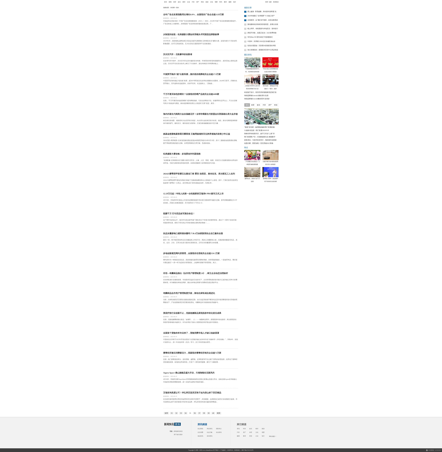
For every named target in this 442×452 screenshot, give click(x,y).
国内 (177, 7)
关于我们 (216, 450)
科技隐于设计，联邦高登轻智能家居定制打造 (260, 92)
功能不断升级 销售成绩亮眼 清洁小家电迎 (270, 163)
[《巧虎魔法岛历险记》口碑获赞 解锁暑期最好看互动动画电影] (252, 155)
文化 (211, 2)
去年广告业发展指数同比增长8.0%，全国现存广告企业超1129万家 (193, 14)
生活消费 (200, 432)
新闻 (170, 2)
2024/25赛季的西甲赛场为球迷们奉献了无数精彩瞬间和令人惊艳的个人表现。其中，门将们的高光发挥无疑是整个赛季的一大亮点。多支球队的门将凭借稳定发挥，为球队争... (200, 181)
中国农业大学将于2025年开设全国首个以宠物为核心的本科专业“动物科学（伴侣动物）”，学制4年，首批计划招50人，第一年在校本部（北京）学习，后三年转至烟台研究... (200, 341)
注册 (270, 2)
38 (204, 413)
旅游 (207, 2)
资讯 (238, 428)
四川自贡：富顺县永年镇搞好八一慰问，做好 (270, 87)
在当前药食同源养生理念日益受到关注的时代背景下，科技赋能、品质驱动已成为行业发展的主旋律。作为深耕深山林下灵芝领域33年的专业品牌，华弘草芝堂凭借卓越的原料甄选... (200, 400)
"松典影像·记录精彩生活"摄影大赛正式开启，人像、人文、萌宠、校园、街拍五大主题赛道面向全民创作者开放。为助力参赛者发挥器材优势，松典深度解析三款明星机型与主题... (200, 161)
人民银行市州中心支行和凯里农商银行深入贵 (252, 87)
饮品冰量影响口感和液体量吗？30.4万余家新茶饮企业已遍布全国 (193, 233)
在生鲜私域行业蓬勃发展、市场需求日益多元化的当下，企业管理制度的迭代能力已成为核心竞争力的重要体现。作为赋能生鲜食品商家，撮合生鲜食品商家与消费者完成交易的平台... (200, 281)
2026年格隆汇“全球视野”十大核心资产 (261, 16)
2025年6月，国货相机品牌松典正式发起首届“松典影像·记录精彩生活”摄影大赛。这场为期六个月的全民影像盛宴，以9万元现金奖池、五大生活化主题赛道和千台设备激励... (200, 42)
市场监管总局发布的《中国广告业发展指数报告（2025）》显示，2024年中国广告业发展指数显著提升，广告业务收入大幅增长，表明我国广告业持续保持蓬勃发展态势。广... (200, 22)
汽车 (193, 2)
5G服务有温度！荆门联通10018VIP (256, 130)
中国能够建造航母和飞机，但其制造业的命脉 (252, 70)
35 (190, 413)
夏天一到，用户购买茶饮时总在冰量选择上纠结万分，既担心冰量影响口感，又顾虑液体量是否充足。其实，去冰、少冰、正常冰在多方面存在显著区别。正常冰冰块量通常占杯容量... (200, 241)
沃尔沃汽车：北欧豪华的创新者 (177, 54)
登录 (266, 2)
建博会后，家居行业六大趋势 (252, 180)
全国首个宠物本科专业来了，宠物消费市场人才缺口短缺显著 (191, 333)
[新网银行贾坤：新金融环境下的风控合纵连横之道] (270, 172)
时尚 (220, 2)
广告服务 (223, 450)
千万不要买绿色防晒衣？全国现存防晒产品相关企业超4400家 (191, 94)
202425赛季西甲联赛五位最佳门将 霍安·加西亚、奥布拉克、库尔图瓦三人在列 (199, 174)
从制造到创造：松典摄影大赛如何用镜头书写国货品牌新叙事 (191, 34)
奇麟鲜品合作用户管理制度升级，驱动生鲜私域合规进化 (189, 293)
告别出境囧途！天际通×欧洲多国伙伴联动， (261, 45)
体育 (174, 2)
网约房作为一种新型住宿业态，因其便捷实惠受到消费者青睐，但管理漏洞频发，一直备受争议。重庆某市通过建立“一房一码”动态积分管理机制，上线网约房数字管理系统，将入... (200, 261)
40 (213, 413)
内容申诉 (230, 450)
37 (199, 413)
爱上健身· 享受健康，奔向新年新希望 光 (261, 11)
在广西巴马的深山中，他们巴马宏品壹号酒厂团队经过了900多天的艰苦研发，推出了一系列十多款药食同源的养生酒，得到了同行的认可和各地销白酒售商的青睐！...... (200, 221)
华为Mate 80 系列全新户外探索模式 (260, 37)
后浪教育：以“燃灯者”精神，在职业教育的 (262, 20)
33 (181, 413)
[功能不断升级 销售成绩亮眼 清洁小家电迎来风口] (270, 155)
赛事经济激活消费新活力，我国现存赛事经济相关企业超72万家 (192, 353)
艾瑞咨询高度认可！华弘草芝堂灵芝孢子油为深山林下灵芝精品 (192, 392)
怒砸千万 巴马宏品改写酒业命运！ (179, 213)
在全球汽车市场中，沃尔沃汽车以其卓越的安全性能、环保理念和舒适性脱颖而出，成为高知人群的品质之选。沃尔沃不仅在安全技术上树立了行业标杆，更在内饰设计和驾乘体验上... (200, 62)
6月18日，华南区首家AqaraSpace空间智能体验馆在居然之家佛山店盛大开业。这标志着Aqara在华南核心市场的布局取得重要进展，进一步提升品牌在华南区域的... (200, 380)
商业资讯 (209, 428)
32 (176, 413)
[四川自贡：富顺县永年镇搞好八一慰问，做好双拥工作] (270, 79)
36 (195, 413)
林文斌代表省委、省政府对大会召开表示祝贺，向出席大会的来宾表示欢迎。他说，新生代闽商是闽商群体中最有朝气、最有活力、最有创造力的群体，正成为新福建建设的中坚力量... (200, 122)
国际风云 (219, 428)
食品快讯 (200, 436)
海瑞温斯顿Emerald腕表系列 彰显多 (257, 99)
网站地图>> (272, 436)
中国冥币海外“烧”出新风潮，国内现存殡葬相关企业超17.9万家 (192, 74)
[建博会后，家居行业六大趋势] (252, 172)
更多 (181, 434)
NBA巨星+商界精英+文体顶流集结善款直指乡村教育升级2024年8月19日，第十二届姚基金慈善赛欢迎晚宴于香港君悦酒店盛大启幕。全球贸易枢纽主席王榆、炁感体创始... (200, 142)
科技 (202, 2)
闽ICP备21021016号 (247, 450)
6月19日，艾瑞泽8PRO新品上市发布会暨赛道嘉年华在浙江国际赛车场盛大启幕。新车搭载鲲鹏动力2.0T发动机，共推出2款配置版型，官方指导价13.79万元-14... (200, 201)
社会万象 (209, 432)
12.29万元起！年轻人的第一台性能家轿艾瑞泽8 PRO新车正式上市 (193, 193)
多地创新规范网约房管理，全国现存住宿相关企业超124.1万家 (191, 253)
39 (208, 413)
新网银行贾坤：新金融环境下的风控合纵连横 (270, 180)
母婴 (216, 2)
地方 (234, 2)
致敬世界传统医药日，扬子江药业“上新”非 (259, 133)
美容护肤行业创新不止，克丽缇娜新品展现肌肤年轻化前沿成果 (192, 313)
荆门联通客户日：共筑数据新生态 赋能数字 (259, 137)
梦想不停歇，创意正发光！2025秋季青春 (261, 33)
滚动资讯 (209, 436)
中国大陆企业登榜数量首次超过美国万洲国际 (270, 70)
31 (172, 413)
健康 (230, 2)
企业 (188, 2)
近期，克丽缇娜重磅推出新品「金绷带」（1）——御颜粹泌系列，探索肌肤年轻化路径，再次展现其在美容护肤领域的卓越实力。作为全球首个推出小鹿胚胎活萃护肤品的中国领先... (200, 321)
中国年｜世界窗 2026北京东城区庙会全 (261, 41)
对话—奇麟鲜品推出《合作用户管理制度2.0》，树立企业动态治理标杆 (195, 273)
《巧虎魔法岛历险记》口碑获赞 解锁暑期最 (252, 163)
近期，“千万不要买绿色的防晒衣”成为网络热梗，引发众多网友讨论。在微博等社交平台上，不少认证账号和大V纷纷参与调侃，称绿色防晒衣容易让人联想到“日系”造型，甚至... (200, 102)
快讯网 (172, 7)
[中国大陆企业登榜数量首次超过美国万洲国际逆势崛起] (270, 62)
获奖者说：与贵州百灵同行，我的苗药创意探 (260, 140)
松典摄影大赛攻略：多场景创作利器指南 (182, 154)
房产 (197, 2)
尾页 (218, 413)
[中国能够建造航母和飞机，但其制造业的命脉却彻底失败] (252, 62)
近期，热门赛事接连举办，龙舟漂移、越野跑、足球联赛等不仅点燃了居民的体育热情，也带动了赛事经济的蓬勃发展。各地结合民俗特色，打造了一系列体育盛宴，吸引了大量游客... (200, 360)
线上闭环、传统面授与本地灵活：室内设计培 (262, 28)
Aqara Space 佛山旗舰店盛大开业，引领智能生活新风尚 (189, 373)
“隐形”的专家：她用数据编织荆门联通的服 (259, 127)
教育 (225, 2)
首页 (165, 2)
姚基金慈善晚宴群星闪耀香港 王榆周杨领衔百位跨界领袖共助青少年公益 (196, 134)
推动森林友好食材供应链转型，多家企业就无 (262, 24)
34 (185, 413)
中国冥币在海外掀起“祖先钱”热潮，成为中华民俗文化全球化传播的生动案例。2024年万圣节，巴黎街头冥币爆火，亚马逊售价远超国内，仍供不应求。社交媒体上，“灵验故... (200, 82)
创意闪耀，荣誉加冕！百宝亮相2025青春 (258, 143)
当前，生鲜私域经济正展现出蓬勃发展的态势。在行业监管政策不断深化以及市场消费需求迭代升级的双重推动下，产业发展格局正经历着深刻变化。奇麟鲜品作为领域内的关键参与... (200, 301)
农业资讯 (219, 432)
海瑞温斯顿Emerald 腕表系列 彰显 (256, 95)
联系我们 (276, 2)
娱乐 (179, 2)
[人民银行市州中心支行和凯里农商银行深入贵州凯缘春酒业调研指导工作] (252, 79)
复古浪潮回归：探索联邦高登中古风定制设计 (262, 50)
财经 (184, 2)
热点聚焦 (200, 428)
